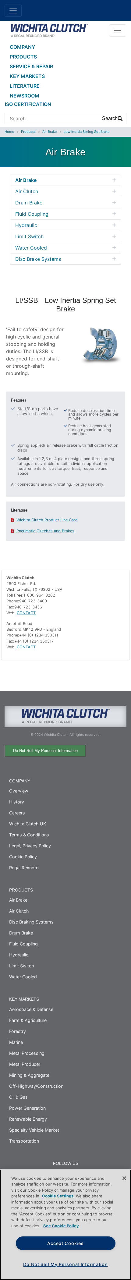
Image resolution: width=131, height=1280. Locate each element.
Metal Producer (24, 1064)
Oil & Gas (18, 1097)
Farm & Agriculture (28, 1020)
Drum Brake (28, 203)
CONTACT (26, 613)
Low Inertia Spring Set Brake (87, 131)
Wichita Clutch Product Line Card (47, 520)
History (16, 801)
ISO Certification (28, 104)
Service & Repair (31, 66)
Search (110, 118)
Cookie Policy (23, 856)
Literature (25, 86)
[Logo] (49, 30)
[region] (65, 1224)
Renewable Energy (28, 1119)
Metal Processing (26, 1053)
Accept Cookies (65, 1243)
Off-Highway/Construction (36, 1086)
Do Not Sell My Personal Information (45, 750)
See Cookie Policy (61, 1225)
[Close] (124, 1178)
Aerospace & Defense (31, 1009)
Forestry (17, 1031)
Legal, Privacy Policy (30, 845)
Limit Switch (29, 236)
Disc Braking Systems (31, 921)
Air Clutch (26, 191)
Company (22, 47)
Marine (16, 1042)
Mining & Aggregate (29, 1075)
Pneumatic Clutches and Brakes (45, 531)
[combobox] (52, 118)
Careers (17, 812)
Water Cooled (31, 248)
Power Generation (27, 1108)
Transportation (24, 1140)
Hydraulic (26, 225)
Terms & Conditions (29, 834)
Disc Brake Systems (38, 259)
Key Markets (27, 76)
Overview (18, 790)
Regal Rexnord (24, 867)
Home (9, 131)
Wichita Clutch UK (27, 823)
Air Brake (49, 131)
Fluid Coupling (31, 214)
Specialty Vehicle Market (34, 1130)
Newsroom (24, 96)
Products (23, 57)
